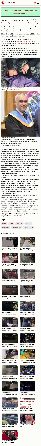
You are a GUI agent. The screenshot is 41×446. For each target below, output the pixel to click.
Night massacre (16, 227)
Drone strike (5, 227)
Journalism (19, 223)
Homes (4, 223)
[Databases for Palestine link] (35, 3)
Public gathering (28, 227)
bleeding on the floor (24, 43)
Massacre (28, 223)
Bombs (11, 223)
